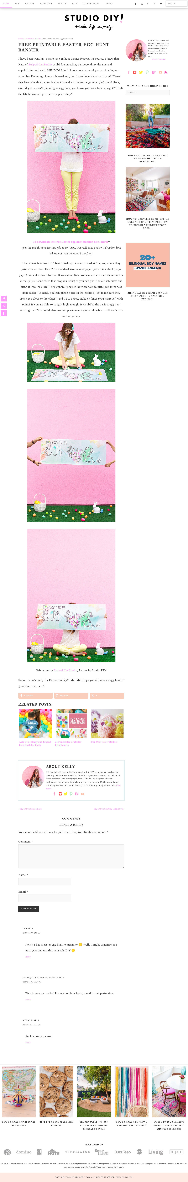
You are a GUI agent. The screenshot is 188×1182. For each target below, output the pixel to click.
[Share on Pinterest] (4, 298)
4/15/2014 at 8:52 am (32, 933)
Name (23, 874)
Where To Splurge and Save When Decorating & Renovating (147, 158)
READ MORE (159, 59)
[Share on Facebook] (4, 313)
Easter (38, 39)
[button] (120, 230)
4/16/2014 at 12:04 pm (32, 982)
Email (23, 891)
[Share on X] (4, 306)
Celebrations (30, 39)
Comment (25, 841)
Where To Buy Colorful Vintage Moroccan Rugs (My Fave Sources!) (169, 1125)
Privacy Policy (124, 1177)
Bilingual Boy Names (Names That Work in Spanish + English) (147, 296)
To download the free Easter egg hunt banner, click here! (70, 241)
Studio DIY (94, 22)
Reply (28, 957)
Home (20, 39)
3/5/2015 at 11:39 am (32, 1025)
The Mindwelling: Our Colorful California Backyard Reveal (94, 1125)
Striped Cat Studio (40, 64)
